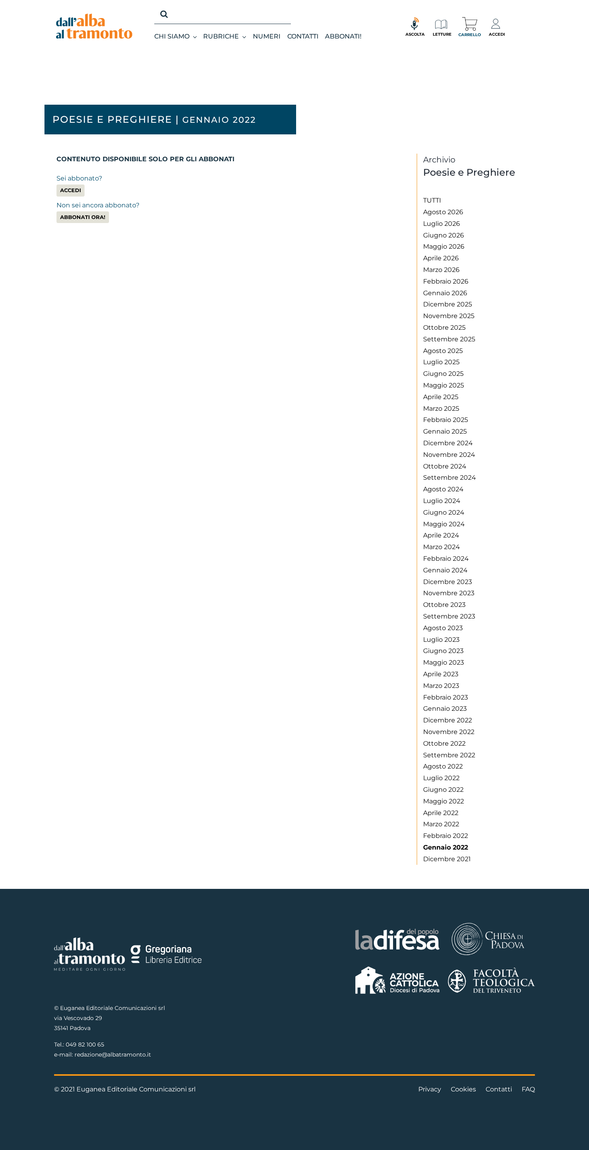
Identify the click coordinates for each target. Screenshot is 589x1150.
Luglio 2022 (441, 778)
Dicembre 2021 (447, 859)
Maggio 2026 (443, 246)
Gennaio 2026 (445, 293)
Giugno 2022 (443, 789)
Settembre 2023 (449, 616)
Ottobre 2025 (444, 327)
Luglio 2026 (441, 223)
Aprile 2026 (441, 258)
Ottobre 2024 (444, 466)
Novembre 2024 (449, 454)
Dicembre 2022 (447, 720)
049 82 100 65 (85, 1044)
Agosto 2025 (443, 351)
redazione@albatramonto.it (113, 1054)
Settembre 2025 (449, 339)
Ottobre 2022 (444, 743)
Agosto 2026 (443, 212)
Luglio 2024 (441, 501)
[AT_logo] (94, 16)
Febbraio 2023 (445, 697)
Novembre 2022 (448, 732)
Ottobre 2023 (444, 604)
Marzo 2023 (441, 686)
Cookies (463, 1089)
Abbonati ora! (82, 217)
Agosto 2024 (443, 489)
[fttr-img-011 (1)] (491, 970)
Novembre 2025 (448, 316)
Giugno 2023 (443, 651)
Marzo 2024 (441, 547)
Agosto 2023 (443, 628)
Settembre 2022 (449, 755)
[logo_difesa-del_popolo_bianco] (397, 930)
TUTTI (432, 200)
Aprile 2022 (440, 813)
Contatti (499, 1089)
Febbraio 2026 (445, 281)
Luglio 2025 (441, 362)
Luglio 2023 (441, 639)
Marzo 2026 (441, 270)
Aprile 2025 (440, 397)
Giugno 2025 (443, 373)
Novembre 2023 (448, 593)
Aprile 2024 (441, 535)
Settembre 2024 (449, 477)
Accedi (70, 190)
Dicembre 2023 (447, 582)
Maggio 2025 (443, 385)
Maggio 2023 (443, 662)
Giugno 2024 (443, 512)
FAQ (528, 1089)
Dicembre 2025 (447, 304)
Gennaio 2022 (445, 847)
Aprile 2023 (440, 674)
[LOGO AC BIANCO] (397, 968)
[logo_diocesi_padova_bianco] (488, 924)
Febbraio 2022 (445, 836)
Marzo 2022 (441, 824)
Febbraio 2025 (445, 420)
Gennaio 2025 (445, 431)
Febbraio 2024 (446, 558)
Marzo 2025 (441, 408)
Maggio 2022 (443, 801)
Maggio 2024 (444, 524)
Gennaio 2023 (445, 708)
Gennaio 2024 (445, 570)
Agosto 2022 (443, 766)
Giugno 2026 (443, 235)
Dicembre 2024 (448, 443)
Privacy (429, 1089)
